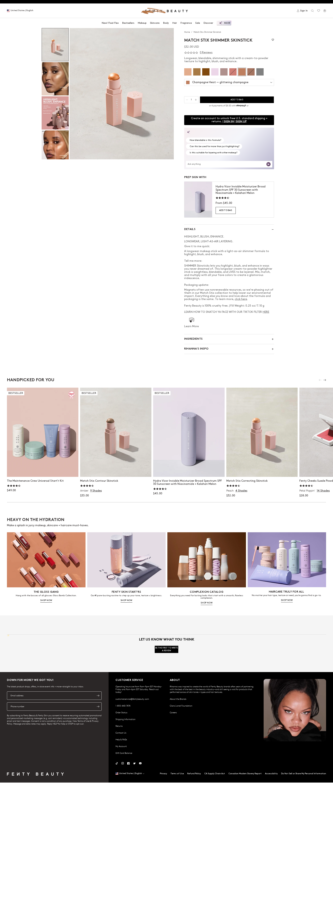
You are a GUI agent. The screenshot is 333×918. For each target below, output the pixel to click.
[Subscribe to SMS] (98, 706)
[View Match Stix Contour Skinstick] (116, 432)
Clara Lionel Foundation (181, 705)
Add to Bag (225, 210)
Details (189, 229)
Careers (173, 712)
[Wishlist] (318, 10)
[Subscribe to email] (98, 695)
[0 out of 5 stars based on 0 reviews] (191, 52)
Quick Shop (115, 471)
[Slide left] (320, 380)
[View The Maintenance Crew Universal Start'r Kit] (42, 432)
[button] (122, 93)
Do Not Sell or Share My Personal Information (303, 774)
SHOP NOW (46, 600)
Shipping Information (125, 719)
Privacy (163, 774)
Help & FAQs (121, 739)
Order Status (121, 712)
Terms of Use (177, 774)
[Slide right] (324, 380)
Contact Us (121, 732)
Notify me (262, 471)
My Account (121, 746)
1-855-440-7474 (123, 705)
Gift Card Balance (124, 753)
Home (187, 31)
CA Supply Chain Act (214, 774)
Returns (119, 726)
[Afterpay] (241, 106)
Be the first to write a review (166, 649)
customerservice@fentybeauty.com (132, 699)
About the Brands (178, 699)
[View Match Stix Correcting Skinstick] (262, 432)
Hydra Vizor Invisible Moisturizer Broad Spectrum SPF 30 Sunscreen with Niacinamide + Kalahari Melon (241, 189)
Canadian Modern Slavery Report (245, 774)
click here (241, 299)
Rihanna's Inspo (196, 349)
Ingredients (193, 339)
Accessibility (271, 774)
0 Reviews (206, 52)
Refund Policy (194, 774)
